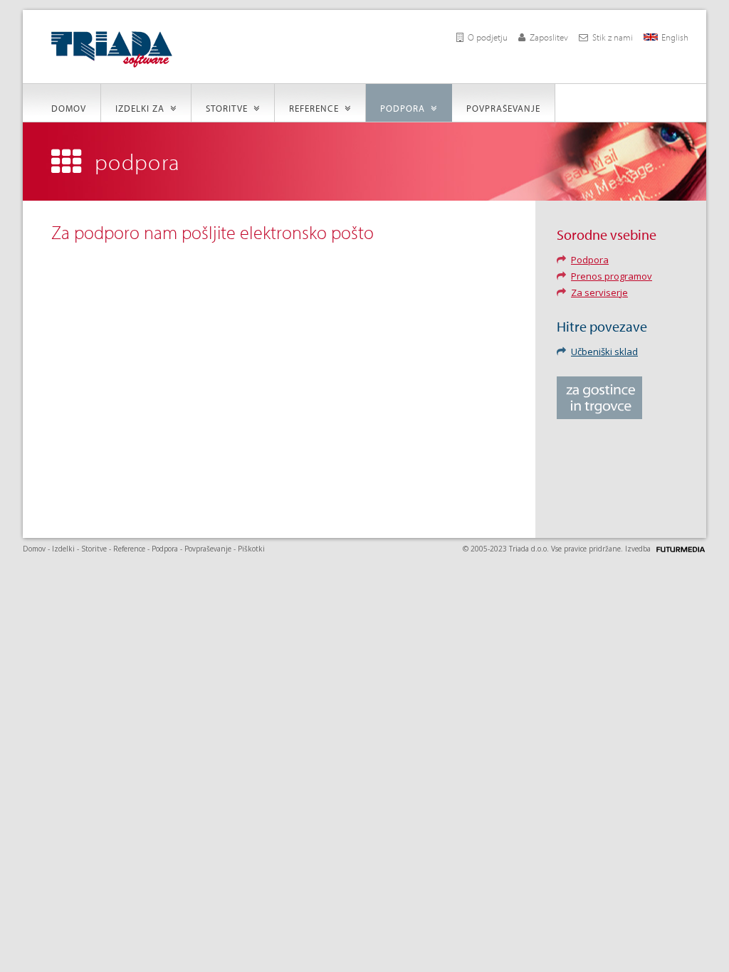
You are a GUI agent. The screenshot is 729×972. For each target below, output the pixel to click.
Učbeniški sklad (604, 351)
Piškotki (251, 549)
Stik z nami (612, 37)
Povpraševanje (503, 108)
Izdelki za (142, 108)
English (674, 37)
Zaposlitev (549, 37)
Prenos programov (611, 276)
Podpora (405, 108)
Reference (317, 108)
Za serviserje (599, 292)
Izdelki (63, 549)
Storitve (229, 108)
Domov (68, 108)
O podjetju (488, 37)
